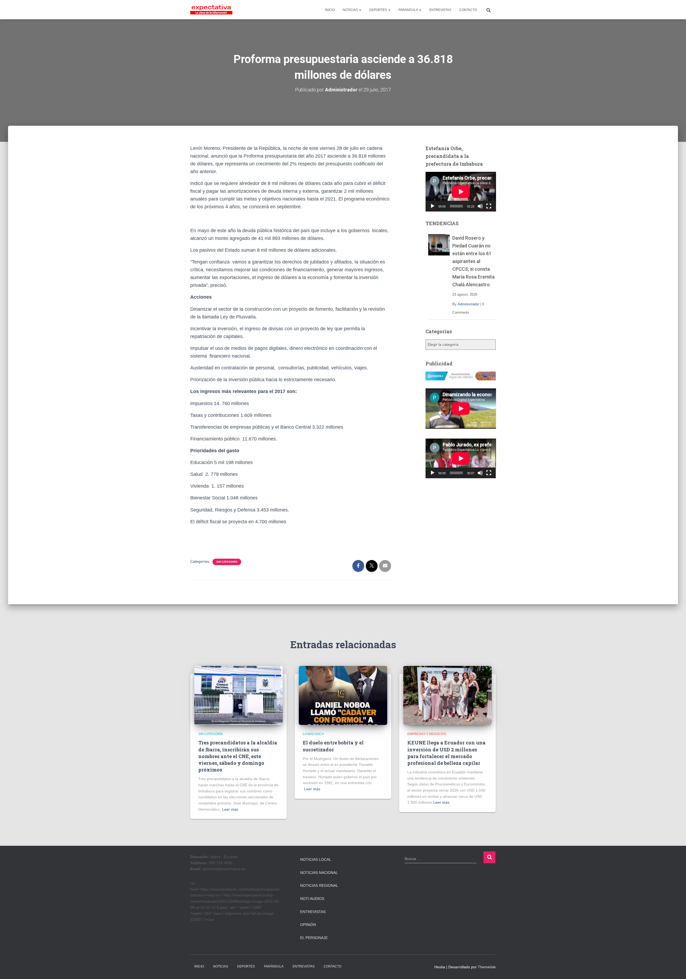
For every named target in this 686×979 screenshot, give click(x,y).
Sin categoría (226, 561)
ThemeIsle (487, 967)
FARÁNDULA (408, 10)
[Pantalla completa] (488, 206)
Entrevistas (313, 912)
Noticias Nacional (319, 872)
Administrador (468, 304)
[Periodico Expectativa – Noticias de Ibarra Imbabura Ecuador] (211, 9)
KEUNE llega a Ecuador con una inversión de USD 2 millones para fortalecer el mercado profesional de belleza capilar (446, 752)
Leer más (230, 809)
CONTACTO (468, 10)
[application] (461, 192)
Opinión (308, 924)
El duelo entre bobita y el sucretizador (333, 745)
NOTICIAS (351, 10)
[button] (360, 10)
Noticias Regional (319, 885)
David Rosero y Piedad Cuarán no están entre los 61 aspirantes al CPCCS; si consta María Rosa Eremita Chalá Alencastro (473, 261)
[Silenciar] (480, 206)
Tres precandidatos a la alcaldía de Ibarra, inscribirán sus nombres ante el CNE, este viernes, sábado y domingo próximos (237, 756)
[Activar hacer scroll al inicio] (675, 968)
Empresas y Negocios (426, 734)
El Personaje (314, 938)
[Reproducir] (432, 206)
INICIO (330, 10)
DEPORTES (378, 10)
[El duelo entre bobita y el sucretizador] (343, 695)
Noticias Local (315, 859)
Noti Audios (312, 898)
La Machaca (313, 734)
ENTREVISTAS (440, 10)
